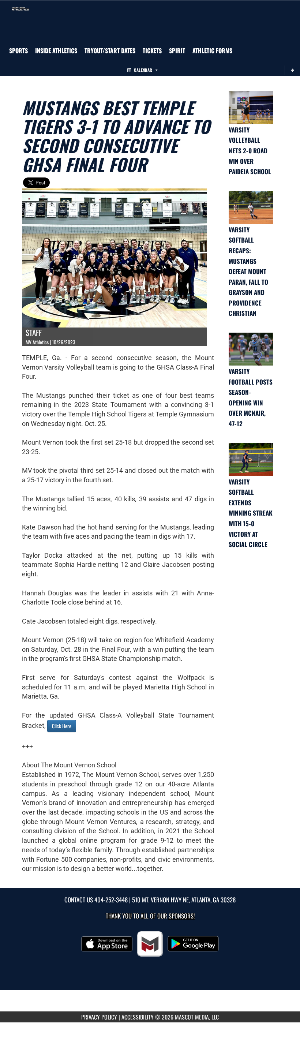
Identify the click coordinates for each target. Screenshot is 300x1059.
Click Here (61, 726)
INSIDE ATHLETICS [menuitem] (56, 50)
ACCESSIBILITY (137, 1017)
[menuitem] (110, 50)
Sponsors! (182, 915)
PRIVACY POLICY (99, 1017)
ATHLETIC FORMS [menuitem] (212, 50)
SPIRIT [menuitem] (177, 50)
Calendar (143, 70)
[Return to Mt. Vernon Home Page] (20, 9)
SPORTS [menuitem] (18, 50)
